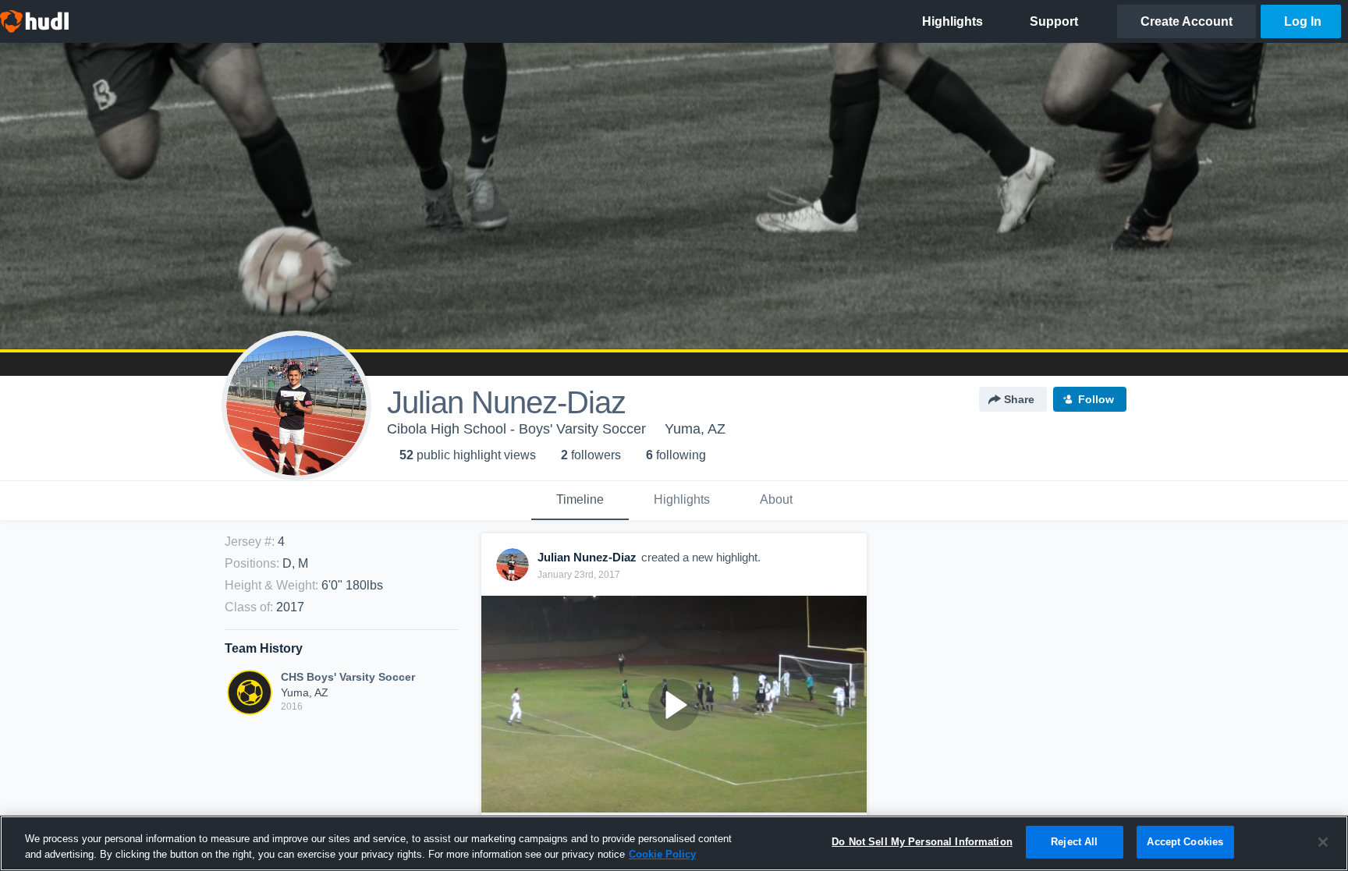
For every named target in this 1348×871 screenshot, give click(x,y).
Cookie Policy (662, 854)
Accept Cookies (1185, 842)
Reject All (1074, 842)
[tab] (580, 500)
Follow (1096, 399)
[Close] (1323, 842)
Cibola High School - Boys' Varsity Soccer (516, 429)
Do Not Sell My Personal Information (922, 842)
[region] (674, 843)
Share (1019, 399)
